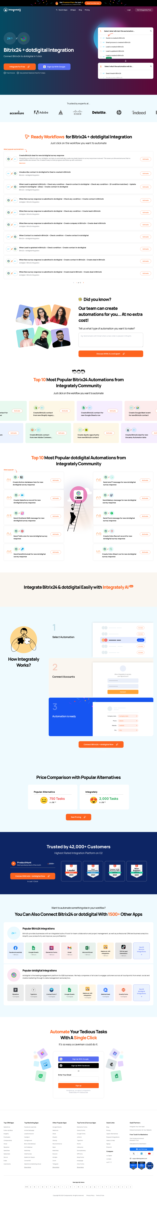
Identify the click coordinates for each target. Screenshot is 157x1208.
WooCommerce (57, 1144)
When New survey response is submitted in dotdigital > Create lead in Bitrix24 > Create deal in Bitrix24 (60, 272)
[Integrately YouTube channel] (149, 1153)
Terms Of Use (100, 1195)
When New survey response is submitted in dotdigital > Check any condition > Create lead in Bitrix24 (59, 211)
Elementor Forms (82, 1127)
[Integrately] (12, 10)
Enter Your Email (64, 1075)
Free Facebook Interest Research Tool (137, 1139)
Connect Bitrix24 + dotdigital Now (98, 744)
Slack (54, 1147)
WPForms (80, 1154)
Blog (80, 10)
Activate (146, 159)
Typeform (80, 1140)
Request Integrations (112, 1137)
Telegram (55, 1164)
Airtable (55, 1157)
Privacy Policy (73, 1092)
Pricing (87, 10)
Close (5, 1144)
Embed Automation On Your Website (141, 1130)
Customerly (7, 1164)
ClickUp (55, 1140)
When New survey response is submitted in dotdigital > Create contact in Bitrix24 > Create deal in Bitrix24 (62, 260)
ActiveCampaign (29, 1130)
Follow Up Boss (8, 1130)
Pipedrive (6, 1147)
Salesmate (7, 1154)
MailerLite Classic (29, 1157)
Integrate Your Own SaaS (137, 1126)
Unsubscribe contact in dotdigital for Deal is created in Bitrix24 (45, 172)
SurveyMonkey (81, 1150)
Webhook (55, 1130)
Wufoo (79, 1144)
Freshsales (7, 1137)
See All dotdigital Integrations (141, 991)
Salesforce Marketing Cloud (32, 1164)
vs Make (108, 1159)
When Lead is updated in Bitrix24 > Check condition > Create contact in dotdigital (52, 247)
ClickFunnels (28, 1154)
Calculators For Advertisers (138, 1144)
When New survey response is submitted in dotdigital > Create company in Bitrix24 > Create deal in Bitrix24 (62, 223)
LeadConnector (29, 1134)
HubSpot (27, 1137)
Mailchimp (27, 1150)
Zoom (54, 1160)
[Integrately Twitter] (134, 1153)
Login (129, 10)
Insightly (6, 1134)
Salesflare (7, 1150)
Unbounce (80, 1147)
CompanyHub (8, 1140)
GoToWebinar (28, 1147)
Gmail (54, 1134)
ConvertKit (27, 1160)
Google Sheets (57, 1127)
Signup (108, 1144)
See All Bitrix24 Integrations (141, 949)
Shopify (55, 1137)
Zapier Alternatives (112, 1134)
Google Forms (81, 1134)
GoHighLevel (28, 1140)
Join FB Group (142, 1149)
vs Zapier (109, 1155)
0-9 (26, 1187)
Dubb (5, 1160)
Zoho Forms (80, 1164)
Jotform (79, 1137)
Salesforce (7, 1127)
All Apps (73, 10)
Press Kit (109, 1147)
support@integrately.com (139, 1158)
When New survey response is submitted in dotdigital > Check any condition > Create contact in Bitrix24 (61, 199)
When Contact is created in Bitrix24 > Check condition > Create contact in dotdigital (54, 235)
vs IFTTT (109, 1162)
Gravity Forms (81, 1130)
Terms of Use (84, 1092)
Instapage (80, 1160)
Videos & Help (110, 1140)
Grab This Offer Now (93, 3)
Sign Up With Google (56, 66)
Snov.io (6, 1157)
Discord (55, 1154)
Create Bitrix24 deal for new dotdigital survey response (41, 155)
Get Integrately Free (144, 10)
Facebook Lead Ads (30, 1127)
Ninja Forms (80, 1157)
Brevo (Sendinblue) (30, 1144)
